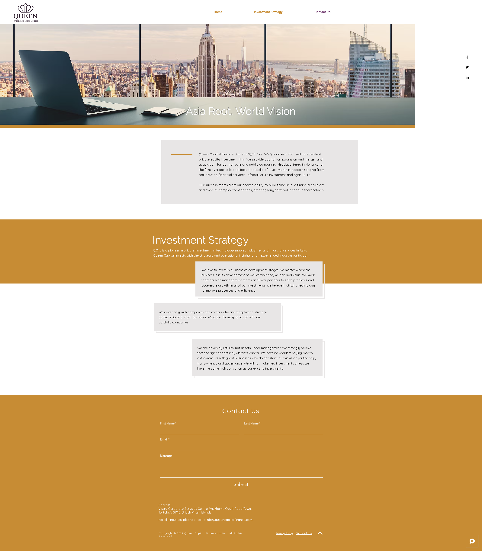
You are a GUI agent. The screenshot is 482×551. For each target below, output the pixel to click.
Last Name (251, 423)
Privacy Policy (284, 533)
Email (164, 439)
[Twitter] (467, 67)
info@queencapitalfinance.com (229, 520)
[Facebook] (467, 57)
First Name (167, 423)
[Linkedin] (467, 77)
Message (166, 455)
